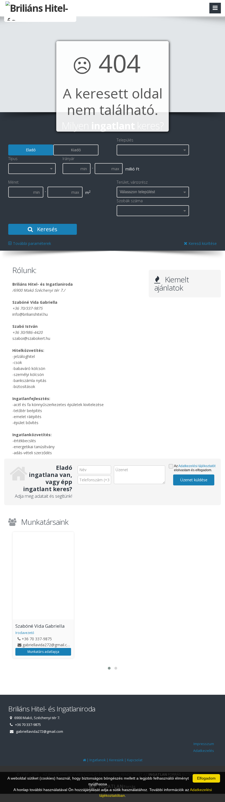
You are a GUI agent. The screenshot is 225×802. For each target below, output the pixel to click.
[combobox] (153, 149)
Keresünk (116, 760)
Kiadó (76, 149)
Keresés (46, 229)
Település (125, 140)
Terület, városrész (132, 182)
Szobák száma (130, 200)
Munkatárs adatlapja (43, 651)
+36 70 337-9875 (37, 638)
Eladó (31, 149)
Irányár (68, 158)
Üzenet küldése (193, 479)
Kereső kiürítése (202, 243)
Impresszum (203, 743)
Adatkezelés (203, 750)
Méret (13, 182)
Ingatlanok (97, 760)
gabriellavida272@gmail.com (47, 644)
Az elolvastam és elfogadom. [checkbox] (194, 468)
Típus (13, 158)
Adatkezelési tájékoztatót (196, 466)
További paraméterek (31, 243)
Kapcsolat (134, 760)
